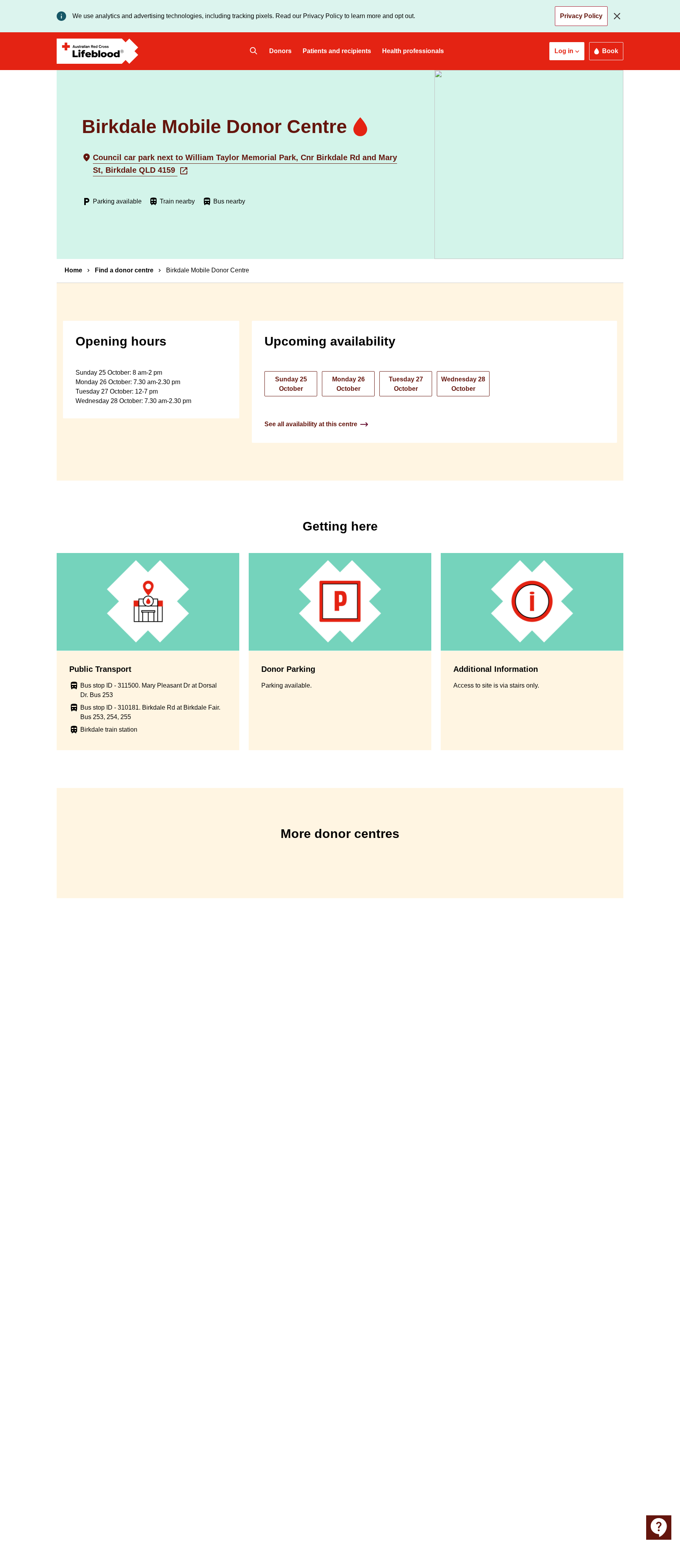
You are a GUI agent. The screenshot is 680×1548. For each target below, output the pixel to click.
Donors (280, 51)
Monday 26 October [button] (348, 384)
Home (73, 270)
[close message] (618, 16)
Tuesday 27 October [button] (406, 384)
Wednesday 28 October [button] (463, 384)
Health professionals (413, 51)
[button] (566, 51)
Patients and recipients (337, 51)
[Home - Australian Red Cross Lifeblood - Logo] (98, 51)
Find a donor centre (124, 270)
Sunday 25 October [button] (291, 384)
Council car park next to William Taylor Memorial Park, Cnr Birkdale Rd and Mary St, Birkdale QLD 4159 (245, 163)
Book (610, 51)
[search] (253, 51)
